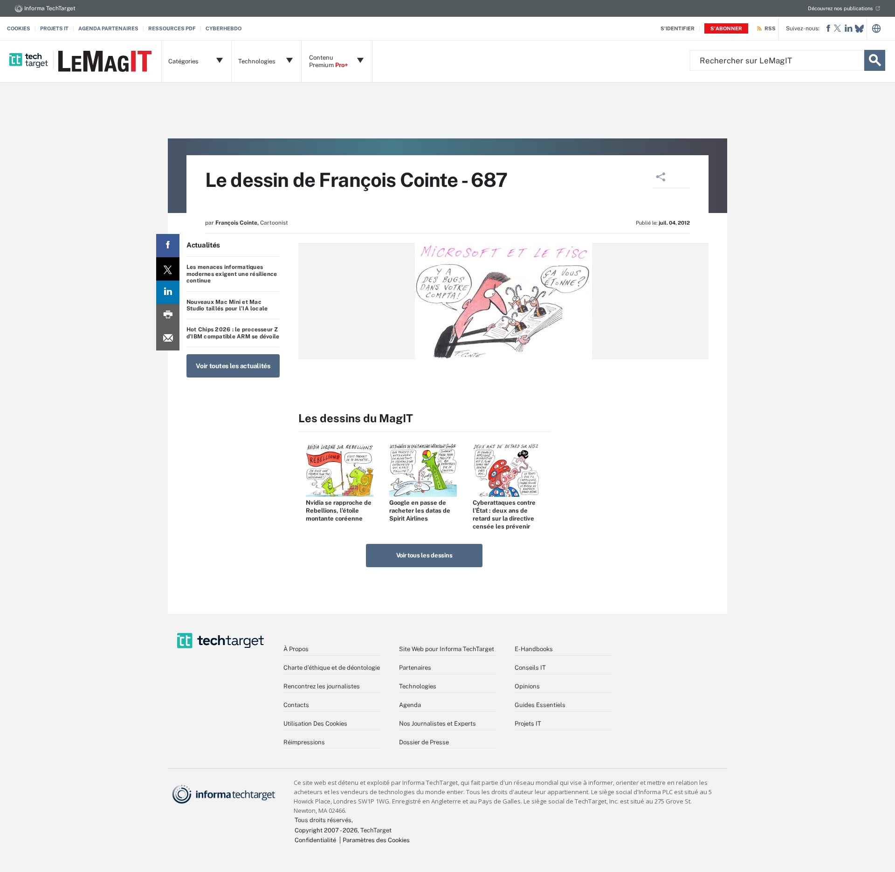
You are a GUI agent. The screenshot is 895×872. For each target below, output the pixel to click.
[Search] (874, 60)
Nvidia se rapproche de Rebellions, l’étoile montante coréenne (339, 510)
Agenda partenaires (108, 28)
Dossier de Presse (424, 742)
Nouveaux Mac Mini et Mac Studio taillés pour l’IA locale (227, 305)
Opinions (527, 686)
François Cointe (236, 223)
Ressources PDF (172, 28)
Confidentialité (315, 840)
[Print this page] (167, 315)
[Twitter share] (167, 269)
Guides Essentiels (540, 704)
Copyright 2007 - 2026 (326, 830)
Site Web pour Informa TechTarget (446, 648)
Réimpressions (304, 742)
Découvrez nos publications (840, 8)
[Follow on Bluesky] (859, 28)
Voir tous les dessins (424, 555)
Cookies (18, 28)
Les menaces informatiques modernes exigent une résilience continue (231, 274)
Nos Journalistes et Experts (437, 723)
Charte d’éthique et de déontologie (331, 667)
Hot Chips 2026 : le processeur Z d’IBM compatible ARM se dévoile (232, 332)
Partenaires (415, 667)
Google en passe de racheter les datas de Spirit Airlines (419, 510)
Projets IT (54, 28)
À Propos (296, 648)
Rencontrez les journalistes (321, 686)
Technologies (417, 686)
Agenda (410, 704)
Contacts (296, 704)
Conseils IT (530, 667)
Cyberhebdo (223, 28)
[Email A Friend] (167, 338)
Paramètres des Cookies (376, 840)
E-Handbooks (534, 648)
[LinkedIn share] (167, 292)
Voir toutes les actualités (233, 366)
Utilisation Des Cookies (315, 723)
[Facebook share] (167, 245)
